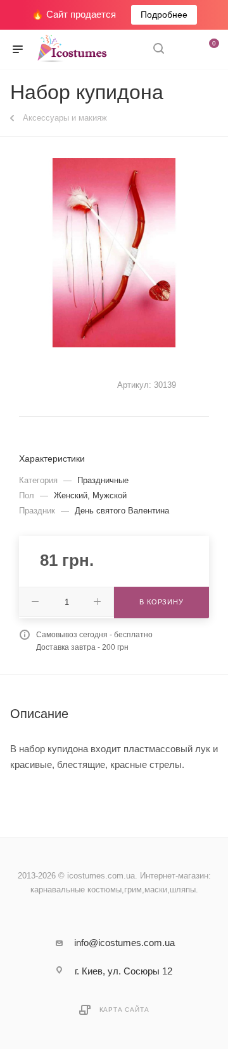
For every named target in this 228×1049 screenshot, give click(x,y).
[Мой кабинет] (182, 49)
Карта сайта (124, 1009)
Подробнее (164, 14)
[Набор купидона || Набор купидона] (114, 252)
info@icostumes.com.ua (124, 942)
